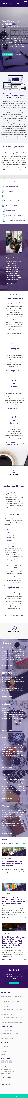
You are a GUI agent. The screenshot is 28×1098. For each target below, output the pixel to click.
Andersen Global (11, 552)
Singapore (10, 527)
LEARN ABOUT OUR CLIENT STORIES (12, 443)
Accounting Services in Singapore (10, 1001)
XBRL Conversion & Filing (8, 1012)
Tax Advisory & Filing (6, 1014)
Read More (9, 283)
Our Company (5, 1046)
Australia (9, 529)
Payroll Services (5, 1004)
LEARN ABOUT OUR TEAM (12, 371)
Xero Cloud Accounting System (9, 1033)
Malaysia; (10, 537)
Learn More (7, 665)
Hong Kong (10, 535)
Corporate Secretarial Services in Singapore (12, 996)
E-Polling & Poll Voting (7, 1038)
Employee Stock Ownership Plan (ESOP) (12, 1009)
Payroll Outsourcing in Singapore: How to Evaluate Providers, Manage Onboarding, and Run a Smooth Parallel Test (14, 901)
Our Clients (4, 1051)
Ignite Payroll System (6, 1030)
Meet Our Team (5, 1049)
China (8, 532)
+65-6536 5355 (5, 1080)
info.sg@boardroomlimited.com (8, 1087)
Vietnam (9, 540)
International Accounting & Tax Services (11, 1017)
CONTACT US (14, 983)
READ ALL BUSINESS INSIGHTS (12, 843)
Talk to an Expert (8, 54)
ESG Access (4, 1035)
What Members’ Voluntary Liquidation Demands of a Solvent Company (12, 863)
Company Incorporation (7, 998)
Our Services (18, 54)
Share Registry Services (7, 1006)
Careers (3, 1054)
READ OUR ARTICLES (12, 408)
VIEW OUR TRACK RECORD (14, 615)
